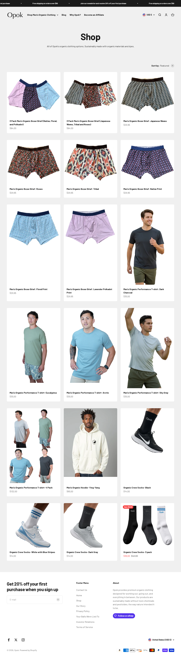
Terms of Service (84, 627)
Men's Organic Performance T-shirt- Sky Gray (145, 392)
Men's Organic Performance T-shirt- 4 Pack (31, 487)
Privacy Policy (83, 611)
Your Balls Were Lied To (87, 616)
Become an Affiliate (94, 15)
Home (79, 595)
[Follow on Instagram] (23, 640)
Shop (78, 600)
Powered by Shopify (28, 650)
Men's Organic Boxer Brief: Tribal (83, 189)
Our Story (80, 606)
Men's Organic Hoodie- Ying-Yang (83, 487)
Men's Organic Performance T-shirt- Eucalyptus (33, 392)
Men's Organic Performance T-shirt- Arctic (88, 392)
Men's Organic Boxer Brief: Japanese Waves (145, 121)
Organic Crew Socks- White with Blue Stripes (32, 552)
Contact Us (81, 590)
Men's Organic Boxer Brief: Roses (26, 189)
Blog (64, 15)
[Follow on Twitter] (16, 640)
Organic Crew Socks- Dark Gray (82, 552)
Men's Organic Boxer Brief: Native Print (142, 189)
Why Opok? (75, 15)
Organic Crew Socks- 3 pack (137, 552)
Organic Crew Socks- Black (137, 487)
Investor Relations (85, 621)
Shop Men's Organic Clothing (41, 15)
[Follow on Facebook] (9, 640)
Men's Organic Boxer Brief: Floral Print (28, 289)
